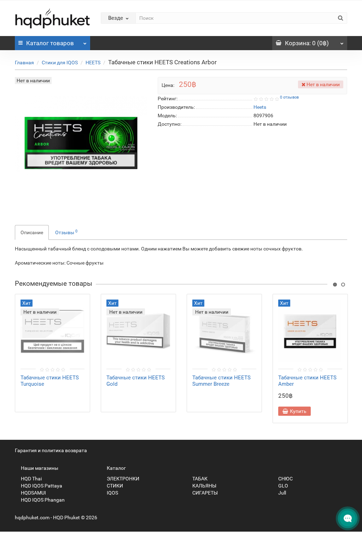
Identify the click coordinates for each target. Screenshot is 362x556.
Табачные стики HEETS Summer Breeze (221, 380)
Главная (24, 62)
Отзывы (66, 232)
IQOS (112, 493)
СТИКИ (114, 486)
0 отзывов (289, 97)
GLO (282, 486)
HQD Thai (31, 478)
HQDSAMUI (33, 493)
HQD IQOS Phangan (42, 500)
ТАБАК (199, 478)
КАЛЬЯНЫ (203, 486)
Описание (32, 232)
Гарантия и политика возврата (51, 450)
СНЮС (285, 478)
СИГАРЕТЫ (204, 493)
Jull (281, 493)
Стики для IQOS (60, 62)
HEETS (93, 62)
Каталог (50, 43)
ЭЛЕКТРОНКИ (122, 478)
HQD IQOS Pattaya (41, 486)
